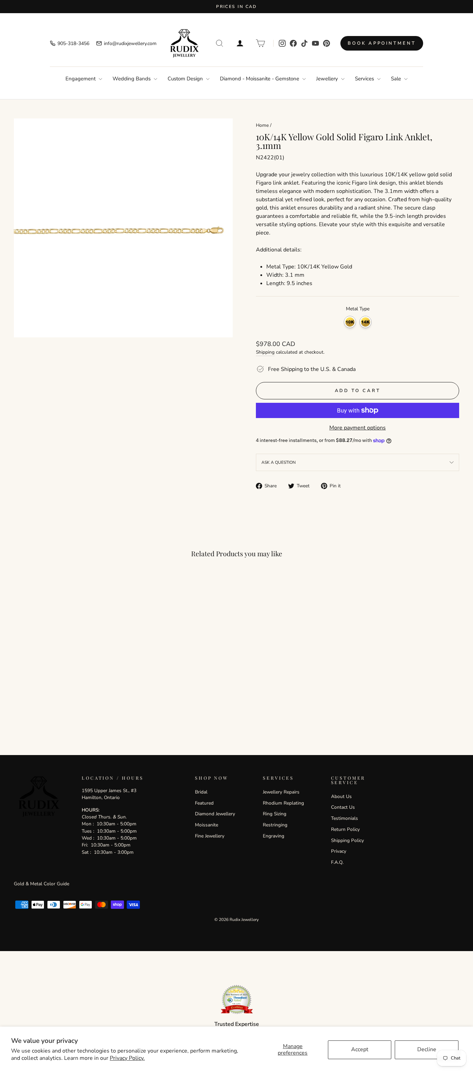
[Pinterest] (326, 43)
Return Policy (345, 829)
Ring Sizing (274, 813)
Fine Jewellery (209, 836)
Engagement (81, 78)
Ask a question (278, 462)
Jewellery (327, 78)
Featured (204, 803)
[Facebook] (293, 43)
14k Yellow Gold (365, 322)
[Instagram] (282, 43)
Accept (359, 1049)
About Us (341, 796)
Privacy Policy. (127, 1058)
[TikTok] (304, 43)
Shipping (265, 352)
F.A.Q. (337, 862)
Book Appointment (382, 43)
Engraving (273, 836)
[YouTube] (315, 43)
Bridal (201, 792)
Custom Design (186, 78)
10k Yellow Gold (350, 322)
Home (262, 125)
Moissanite (206, 825)
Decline (426, 1049)
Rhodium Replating (283, 803)
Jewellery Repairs (281, 792)
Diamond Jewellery (215, 813)
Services (365, 78)
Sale (396, 78)
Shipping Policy (347, 840)
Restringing (275, 825)
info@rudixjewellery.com (130, 43)
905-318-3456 (73, 43)
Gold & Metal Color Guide (41, 883)
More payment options (357, 428)
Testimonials (344, 818)
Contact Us (343, 807)
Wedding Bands (132, 78)
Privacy (338, 851)
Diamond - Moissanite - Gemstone (260, 78)
